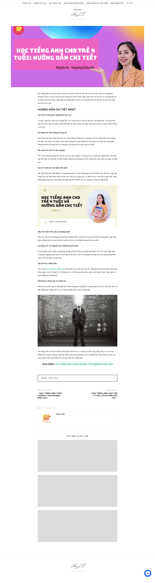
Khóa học (77, 10)
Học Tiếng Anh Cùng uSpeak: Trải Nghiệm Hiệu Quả (84, 363)
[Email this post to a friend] (112, 378)
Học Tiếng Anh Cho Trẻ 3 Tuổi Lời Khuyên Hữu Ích (104, 395)
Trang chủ (26, 3)
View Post (77, 468)
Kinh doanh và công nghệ (97, 3)
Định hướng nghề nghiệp (74, 3)
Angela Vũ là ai (40, 3)
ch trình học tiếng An (55, 269)
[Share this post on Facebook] (105, 378)
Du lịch (130, 3)
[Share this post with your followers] (109, 378)
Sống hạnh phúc (117, 3)
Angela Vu (77, 14)
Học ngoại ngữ (55, 3)
